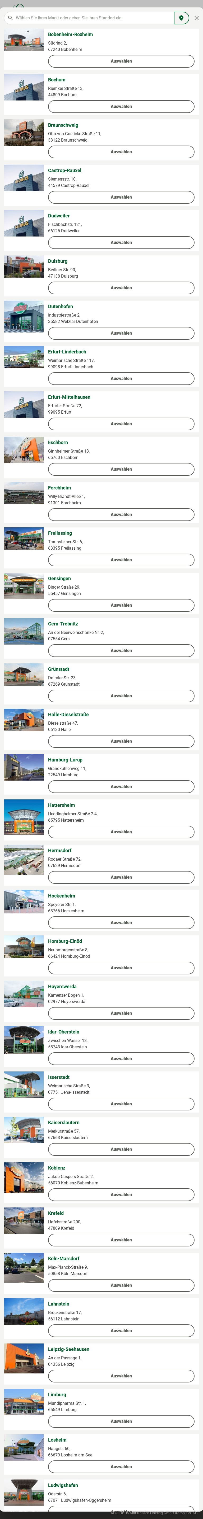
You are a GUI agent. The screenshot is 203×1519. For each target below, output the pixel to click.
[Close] (196, 18)
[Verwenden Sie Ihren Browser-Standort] (181, 18)
